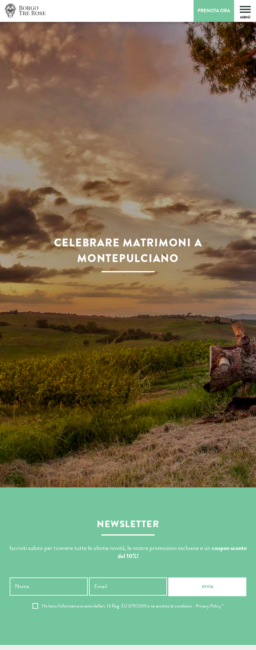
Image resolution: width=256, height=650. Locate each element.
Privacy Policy (208, 606)
